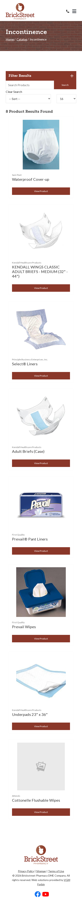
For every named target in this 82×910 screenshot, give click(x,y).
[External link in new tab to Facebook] (38, 894)
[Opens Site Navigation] (74, 11)
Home (10, 39)
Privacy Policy (26, 871)
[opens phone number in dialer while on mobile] (69, 11)
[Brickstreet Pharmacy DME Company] (20, 11)
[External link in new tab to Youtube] (45, 894)
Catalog (22, 39)
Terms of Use (56, 871)
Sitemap (41, 871)
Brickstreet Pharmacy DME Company (44, 875)
